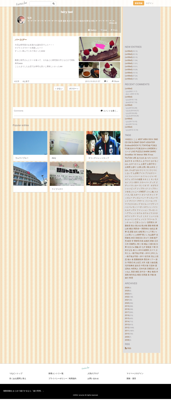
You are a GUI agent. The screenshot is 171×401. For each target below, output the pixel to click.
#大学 (16, 81)
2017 (127, 312)
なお (29, 17)
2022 (127, 296)
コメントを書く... (110, 110)
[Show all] (113, 23)
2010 (127, 333)
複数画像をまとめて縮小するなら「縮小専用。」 (23, 390)
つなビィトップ (15, 373)
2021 (127, 299)
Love (104, 30)
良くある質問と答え (17, 378)
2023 (127, 293)
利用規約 (72, 378)
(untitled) (128, 51)
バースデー (21, 39)
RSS (129, 348)
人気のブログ (93, 373)
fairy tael (67, 12)
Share (114, 30)
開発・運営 (131, 378)
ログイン (149, 3)
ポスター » (73, 88)
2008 (127, 339)
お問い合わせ (93, 378)
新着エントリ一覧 (55, 373)
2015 (127, 318)
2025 (127, 290)
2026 (127, 287)
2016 (127, 315)
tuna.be (85, 368)
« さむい (59, 88)
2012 (127, 327)
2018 (127, 309)
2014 (127, 321)
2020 (127, 303)
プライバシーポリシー (57, 378)
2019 (127, 306)
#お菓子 (26, 81)
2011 (127, 330)
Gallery (93, 30)
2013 (127, 324)
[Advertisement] (67, 98)
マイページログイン (135, 373)
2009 (127, 336)
